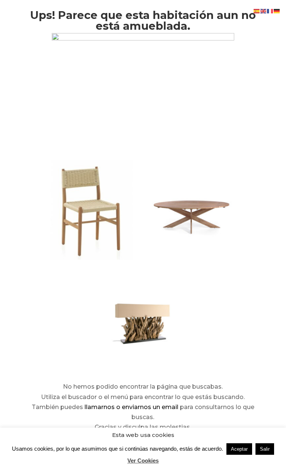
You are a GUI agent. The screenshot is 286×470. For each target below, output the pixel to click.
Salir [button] (265, 449)
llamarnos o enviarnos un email (131, 407)
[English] (263, 10)
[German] (277, 10)
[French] (270, 10)
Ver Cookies (143, 460)
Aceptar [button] (239, 449)
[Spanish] (257, 10)
